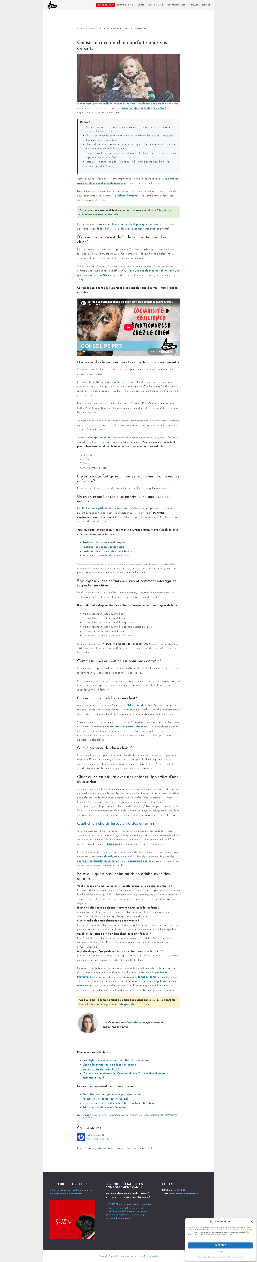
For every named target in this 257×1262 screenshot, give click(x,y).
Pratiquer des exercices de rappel (103, 542)
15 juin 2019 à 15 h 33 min (100, 1139)
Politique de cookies (204, 1257)
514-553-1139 (179, 1190)
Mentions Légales (238, 1257)
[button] (251, 1221)
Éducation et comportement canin (125, 1115)
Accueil (81, 29)
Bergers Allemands (108, 382)
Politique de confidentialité (221, 1257)
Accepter (220, 1245)
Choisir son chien (99, 1115)
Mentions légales (125, 1256)
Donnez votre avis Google (146, 1256)
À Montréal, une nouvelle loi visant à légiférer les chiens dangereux (121, 103)
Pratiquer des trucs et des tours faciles (107, 551)
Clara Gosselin (135, 1022)
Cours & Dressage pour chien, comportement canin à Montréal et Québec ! (52, 5)
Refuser (220, 1252)
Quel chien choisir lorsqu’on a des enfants (115, 824)
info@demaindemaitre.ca (184, 1194)
